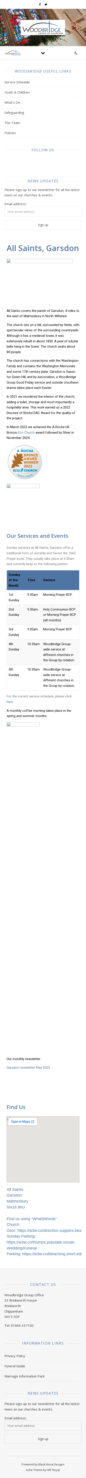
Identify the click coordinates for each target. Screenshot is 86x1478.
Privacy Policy (14, 1356)
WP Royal (53, 1470)
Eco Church (26, 433)
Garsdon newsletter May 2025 (28, 1068)
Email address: (15, 204)
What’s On (12, 102)
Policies (10, 133)
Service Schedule (17, 82)
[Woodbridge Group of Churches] (43, 27)
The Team (12, 122)
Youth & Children (17, 92)
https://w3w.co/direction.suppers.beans (51, 1230)
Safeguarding (14, 112)
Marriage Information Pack (24, 1376)
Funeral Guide (14, 1366)
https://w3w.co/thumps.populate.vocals (40, 1242)
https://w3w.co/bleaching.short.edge (53, 1254)
